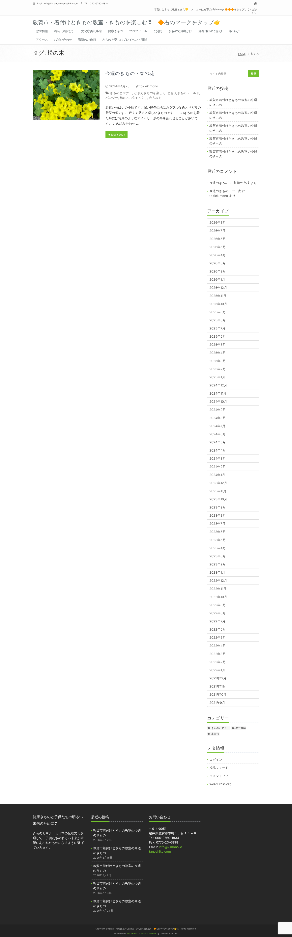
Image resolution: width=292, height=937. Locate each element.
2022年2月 (217, 662)
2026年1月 (217, 279)
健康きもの (115, 31)
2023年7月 (217, 524)
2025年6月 (217, 336)
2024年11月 (217, 393)
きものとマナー (121, 93)
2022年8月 (217, 613)
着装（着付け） (64, 31)
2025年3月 (217, 361)
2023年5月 (217, 540)
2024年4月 (217, 450)
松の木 (125, 98)
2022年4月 (217, 646)
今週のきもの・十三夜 (225, 191)
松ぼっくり (139, 98)
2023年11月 (217, 491)
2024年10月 (218, 401)
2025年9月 (217, 312)
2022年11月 (217, 589)
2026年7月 (217, 231)
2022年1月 (217, 670)
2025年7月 (217, 328)
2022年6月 (217, 629)
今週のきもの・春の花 (129, 73)
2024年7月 (217, 426)
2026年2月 (217, 271)
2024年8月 (217, 418)
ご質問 (157, 31)
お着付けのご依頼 (210, 31)
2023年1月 (217, 572)
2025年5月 (217, 345)
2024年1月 (217, 475)
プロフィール (138, 31)
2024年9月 (217, 410)
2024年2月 (217, 467)
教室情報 (42, 31)
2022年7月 (217, 621)
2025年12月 (218, 288)
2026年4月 (217, 255)
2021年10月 (217, 694)
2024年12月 (218, 385)
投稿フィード (218, 768)
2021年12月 (217, 678)
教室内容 (240, 728)
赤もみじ (155, 98)
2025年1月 (217, 377)
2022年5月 (217, 637)
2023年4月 (217, 548)
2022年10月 (218, 597)
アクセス (42, 39)
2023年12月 (218, 483)
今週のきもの (218, 183)
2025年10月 (218, 304)
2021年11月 (217, 686)
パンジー (111, 98)
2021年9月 (217, 703)
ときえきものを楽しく (150, 93)
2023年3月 (217, 556)
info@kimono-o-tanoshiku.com (61, 3)
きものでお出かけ (180, 31)
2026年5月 (217, 247)
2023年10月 (218, 499)
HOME (242, 53)
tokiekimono (148, 86)
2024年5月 (217, 442)
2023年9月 (217, 507)
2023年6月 (217, 532)
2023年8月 (217, 515)
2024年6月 (217, 434)
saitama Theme (148, 933)
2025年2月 (217, 369)
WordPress (132, 933)
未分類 (215, 733)
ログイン (215, 760)
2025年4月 (217, 353)
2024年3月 (217, 458)
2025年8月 (217, 320)
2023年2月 (217, 564)
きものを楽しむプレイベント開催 (124, 39)
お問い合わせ (63, 39)
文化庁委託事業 (91, 31)
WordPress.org (220, 784)
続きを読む (117, 134)
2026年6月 (217, 239)
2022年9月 (217, 605)
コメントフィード (222, 776)
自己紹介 (234, 31)
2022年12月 (218, 581)
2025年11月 (217, 296)
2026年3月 (217, 263)
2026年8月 (217, 222)
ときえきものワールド (183, 93)
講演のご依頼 (87, 39)
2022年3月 (217, 654)
